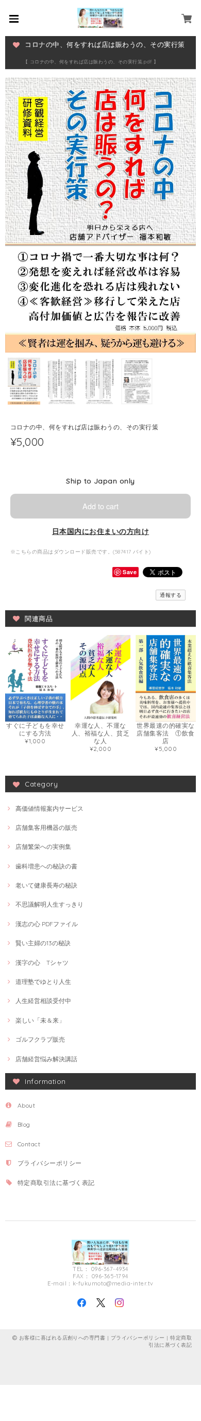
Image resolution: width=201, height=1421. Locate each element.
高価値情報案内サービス (49, 808)
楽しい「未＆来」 (40, 1020)
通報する (170, 595)
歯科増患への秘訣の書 (46, 866)
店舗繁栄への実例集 (43, 846)
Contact (29, 1144)
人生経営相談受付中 (43, 1001)
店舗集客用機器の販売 (46, 827)
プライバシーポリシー (50, 1163)
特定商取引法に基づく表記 (56, 1182)
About (26, 1105)
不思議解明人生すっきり (49, 904)
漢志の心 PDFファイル (46, 924)
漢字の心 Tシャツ (42, 962)
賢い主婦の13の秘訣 (43, 943)
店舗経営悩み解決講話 (46, 1059)
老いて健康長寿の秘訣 (46, 885)
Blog (24, 1124)
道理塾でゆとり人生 (43, 981)
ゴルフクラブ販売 (40, 1039)
